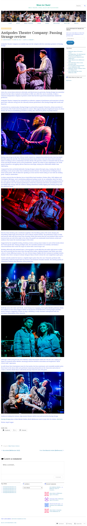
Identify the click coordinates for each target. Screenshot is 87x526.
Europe (76, 23)
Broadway (56, 23)
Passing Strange (5, 419)
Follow (70, 42)
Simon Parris (7, 39)
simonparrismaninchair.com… (10, 486)
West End (67, 23)
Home (10, 23)
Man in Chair (43, 5)
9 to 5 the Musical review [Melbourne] (51, 450)
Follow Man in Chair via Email (75, 29)
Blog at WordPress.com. (9, 522)
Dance (47, 23)
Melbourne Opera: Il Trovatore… (54, 489)
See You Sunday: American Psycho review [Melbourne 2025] (76, 66)
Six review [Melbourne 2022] (11, 450)
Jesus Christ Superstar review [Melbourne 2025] (75, 72)
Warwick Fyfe (21, 518)
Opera (39, 23)
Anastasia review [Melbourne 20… (55, 510)
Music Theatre (28, 23)
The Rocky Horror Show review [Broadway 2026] (75, 63)
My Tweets (68, 80)
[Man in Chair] (43, 16)
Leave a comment (28, 39)
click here (59, 419)
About (18, 23)
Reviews (17, 446)
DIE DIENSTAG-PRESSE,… (55, 487)
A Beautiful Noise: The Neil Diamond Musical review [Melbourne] (76, 55)
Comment (58, 477)
